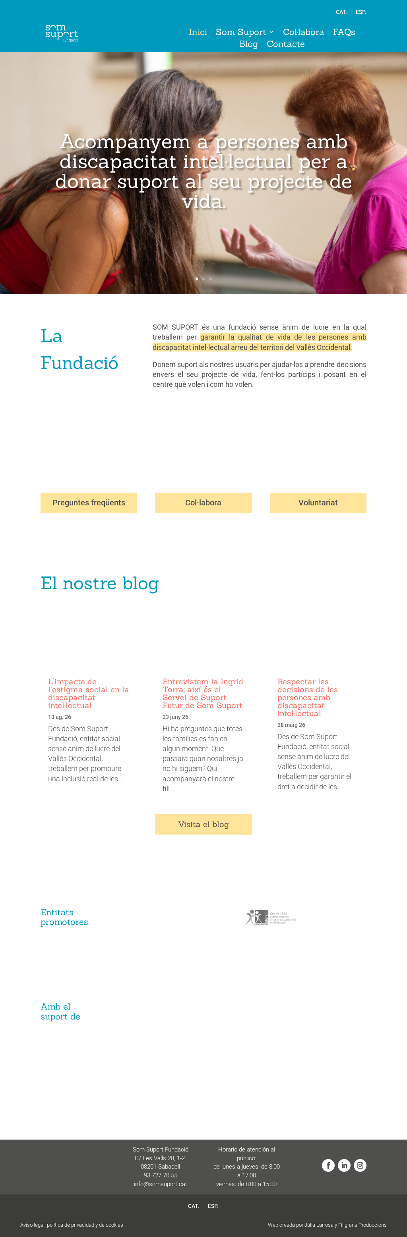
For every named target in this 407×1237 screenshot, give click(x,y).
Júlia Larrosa (318, 1225)
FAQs (344, 33)
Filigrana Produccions (362, 1225)
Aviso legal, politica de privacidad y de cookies (71, 1225)
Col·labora (303, 33)
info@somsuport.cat (160, 1184)
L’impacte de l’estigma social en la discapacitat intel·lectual (88, 693)
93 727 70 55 (160, 1175)
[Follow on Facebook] (328, 1165)
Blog (248, 45)
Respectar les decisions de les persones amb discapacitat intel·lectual (307, 697)
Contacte (286, 45)
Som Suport (241, 33)
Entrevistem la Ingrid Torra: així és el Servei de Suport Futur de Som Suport (203, 693)
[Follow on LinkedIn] (344, 1165)
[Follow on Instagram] (360, 1165)
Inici (198, 33)
